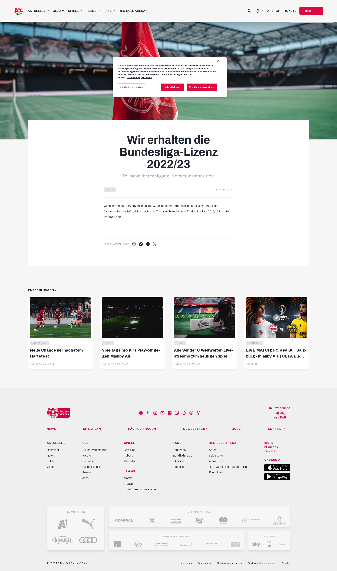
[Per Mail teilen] (134, 244)
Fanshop (272, 10)
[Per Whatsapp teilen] (141, 244)
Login (307, 11)
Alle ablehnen (172, 87)
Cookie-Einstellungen (131, 87)
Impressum (146, 77)
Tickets (290, 10)
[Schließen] (218, 61)
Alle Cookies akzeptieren (202, 87)
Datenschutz (133, 77)
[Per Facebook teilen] (148, 244)
